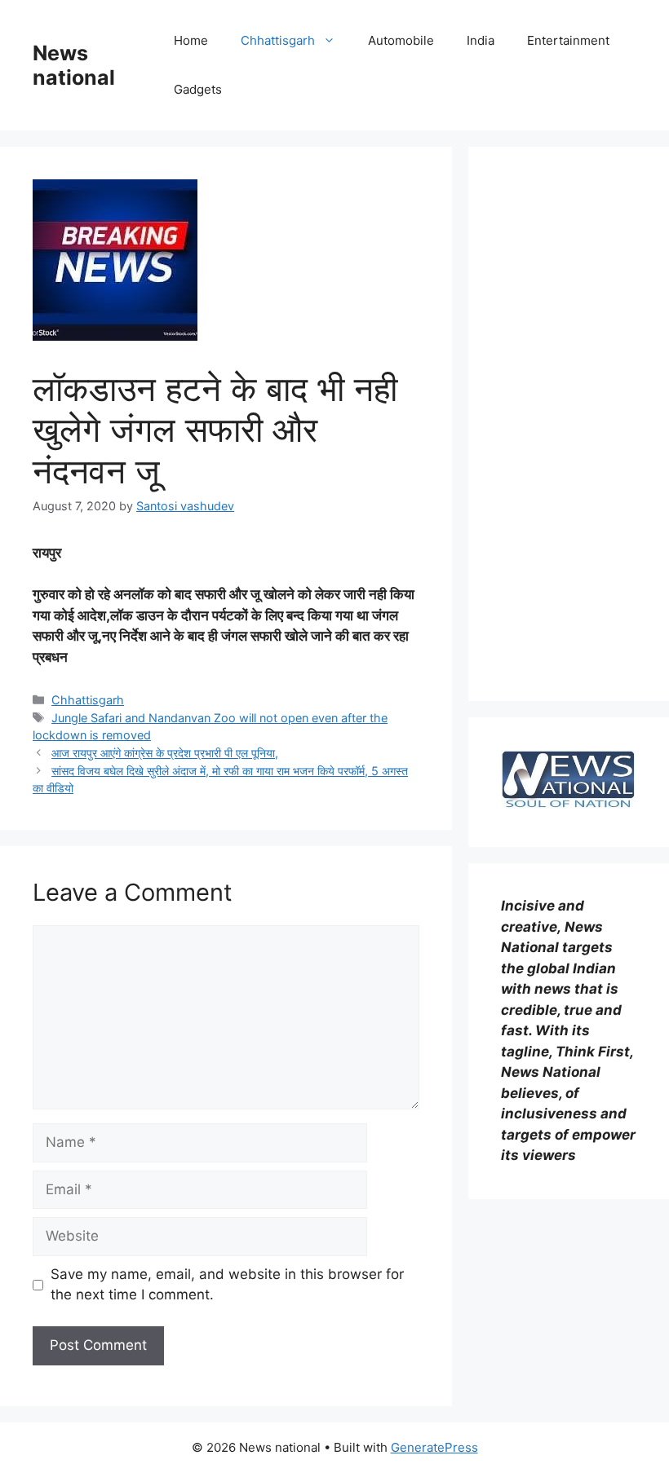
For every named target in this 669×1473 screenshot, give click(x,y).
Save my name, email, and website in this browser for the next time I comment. (227, 1284)
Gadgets (198, 89)
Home (191, 40)
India (480, 40)
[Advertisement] (568, 423)
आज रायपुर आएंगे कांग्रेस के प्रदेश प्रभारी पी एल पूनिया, (164, 753)
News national (74, 65)
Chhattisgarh (278, 40)
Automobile (401, 40)
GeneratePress (434, 1447)
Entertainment (568, 40)
